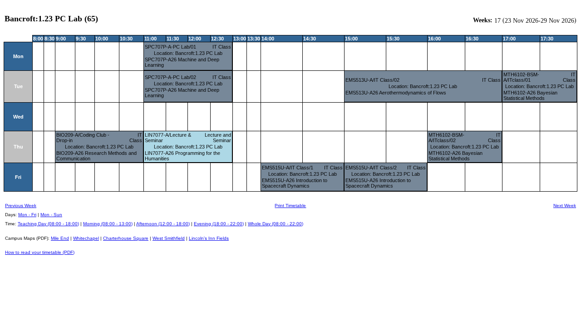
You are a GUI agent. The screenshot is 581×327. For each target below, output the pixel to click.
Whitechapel (86, 238)
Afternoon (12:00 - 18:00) (163, 223)
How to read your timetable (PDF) (39, 252)
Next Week (564, 205)
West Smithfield (169, 238)
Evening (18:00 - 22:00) (219, 223)
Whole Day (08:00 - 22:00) (275, 223)
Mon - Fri (27, 214)
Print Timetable (290, 205)
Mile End (60, 238)
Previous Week (20, 205)
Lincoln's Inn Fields (209, 238)
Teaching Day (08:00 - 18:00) (48, 223)
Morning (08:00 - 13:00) (108, 223)
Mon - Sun (51, 214)
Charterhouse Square (125, 238)
